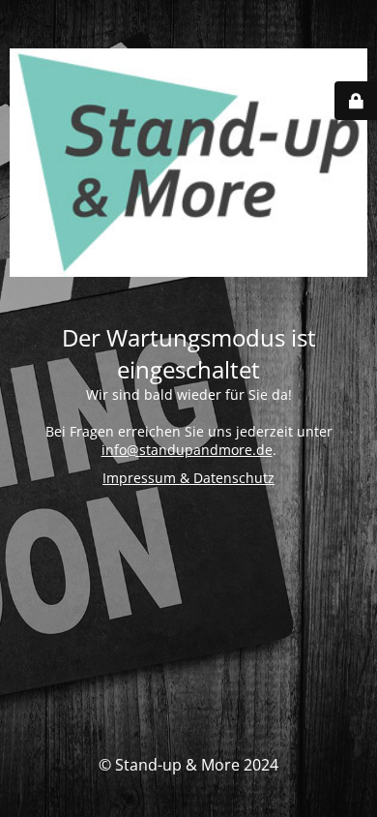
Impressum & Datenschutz (188, 478)
